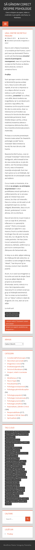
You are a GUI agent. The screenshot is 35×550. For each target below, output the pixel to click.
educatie (9, 445)
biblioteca (23, 434)
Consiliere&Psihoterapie (16, 358)
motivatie (9, 474)
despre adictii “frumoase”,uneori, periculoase (17, 322)
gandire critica (11, 456)
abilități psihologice (21, 432)
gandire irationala (12, 458)
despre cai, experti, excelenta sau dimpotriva (17, 328)
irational (9, 469)
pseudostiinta (10, 477)
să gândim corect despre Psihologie (18, 6)
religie (21, 490)
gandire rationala (12, 461)
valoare (22, 501)
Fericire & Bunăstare (15, 369)
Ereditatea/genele (14, 366)
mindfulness (10, 472)
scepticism (18, 493)
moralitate (21, 472)
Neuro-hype (11, 381)
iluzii (8, 466)
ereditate (9, 450)
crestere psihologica (12, 313)
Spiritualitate (12, 418)
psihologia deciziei (12, 482)
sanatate (9, 493)
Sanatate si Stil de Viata (15, 415)
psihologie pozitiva (12, 485)
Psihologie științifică (14, 404)
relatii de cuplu (11, 490)
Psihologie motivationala (16, 398)
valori (8, 504)
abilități (9, 432)
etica (17, 450)
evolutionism (10, 453)
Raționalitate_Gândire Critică (18, 406)
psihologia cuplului (13, 480)
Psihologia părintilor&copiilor (18, 389)
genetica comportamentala (15, 464)
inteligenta (17, 466)
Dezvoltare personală (14, 41)
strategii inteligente (12, 316)
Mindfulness (11, 378)
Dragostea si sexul (14, 364)
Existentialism (22, 453)
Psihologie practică (14, 401)
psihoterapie (10, 488)
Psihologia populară (14, 395)
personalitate (20, 474)
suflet (25, 499)
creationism (10, 437)
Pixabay (10, 534)
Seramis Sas (24, 38)
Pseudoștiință (12, 384)
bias (15, 434)
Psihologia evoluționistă (16, 386)
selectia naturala (12, 496)
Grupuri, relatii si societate (17, 372)
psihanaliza (22, 477)
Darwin (26, 442)
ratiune (20, 488)
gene (23, 461)
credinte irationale (12, 440)
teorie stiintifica (11, 501)
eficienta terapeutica (13, 448)
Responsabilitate (13, 412)
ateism (8, 434)
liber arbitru (19, 469)
